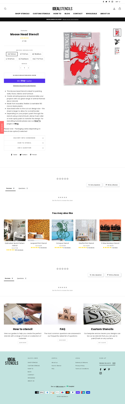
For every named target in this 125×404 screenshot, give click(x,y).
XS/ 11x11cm (12, 54)
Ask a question (24, 148)
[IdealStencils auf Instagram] (100, 373)
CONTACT (78, 13)
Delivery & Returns (81, 362)
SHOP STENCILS (22, 13)
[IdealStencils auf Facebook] (100, 369)
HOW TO (57, 13)
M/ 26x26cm (36, 54)
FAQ (53, 368)
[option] (62, 19)
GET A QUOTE (102, 342)
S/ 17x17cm (24, 54)
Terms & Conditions (82, 368)
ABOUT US (105, 13)
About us (55, 362)
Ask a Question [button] (95, 185)
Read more (62, 340)
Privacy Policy (80, 365)
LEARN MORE (22, 342)
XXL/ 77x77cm (38, 59)
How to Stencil (24, 143)
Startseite (24, 30)
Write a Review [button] (113, 185)
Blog (17, 124)
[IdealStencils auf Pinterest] (109, 369)
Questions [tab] (22, 188)
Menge (24, 63)
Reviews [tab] (9, 188)
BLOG (67, 13)
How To (37, 121)
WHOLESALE (91, 13)
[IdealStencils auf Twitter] (105, 369)
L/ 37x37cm (10, 59)
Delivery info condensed (24, 138)
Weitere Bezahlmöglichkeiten (24, 86)
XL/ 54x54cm (24, 59)
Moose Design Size (24, 50)
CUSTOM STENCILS (41, 13)
